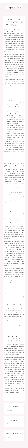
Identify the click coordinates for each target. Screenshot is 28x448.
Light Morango (19, 444)
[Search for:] (14, 437)
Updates (9, 397)
